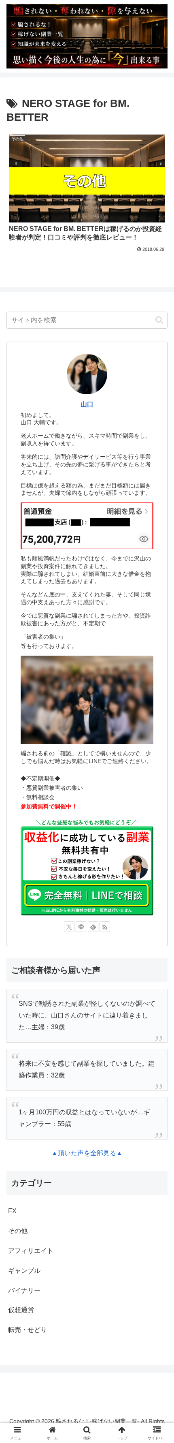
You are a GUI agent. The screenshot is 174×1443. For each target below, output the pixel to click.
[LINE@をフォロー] (81, 926)
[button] (159, 320)
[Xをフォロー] (69, 926)
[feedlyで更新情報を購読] (93, 926)
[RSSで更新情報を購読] (105, 926)
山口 (87, 404)
